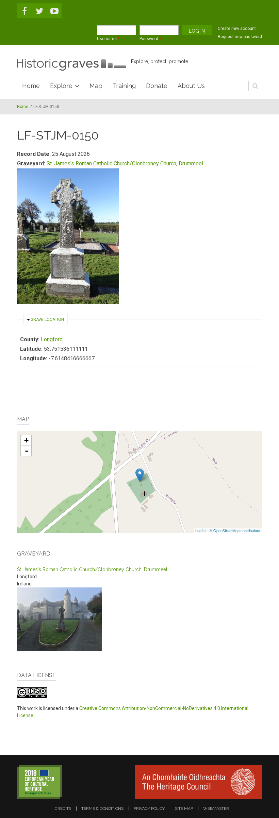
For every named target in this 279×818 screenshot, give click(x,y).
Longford (52, 339)
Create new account (237, 28)
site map (184, 808)
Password (150, 38)
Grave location (47, 319)
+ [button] (26, 440)
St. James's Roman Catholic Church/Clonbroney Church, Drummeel (125, 163)
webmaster (216, 808)
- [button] (26, 450)
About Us (191, 85)
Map (95, 85)
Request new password (240, 36)
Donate (156, 85)
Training (124, 85)
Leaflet (201, 530)
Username (108, 38)
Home (31, 85)
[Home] (71, 65)
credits (63, 808)
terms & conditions (102, 808)
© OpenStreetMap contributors (235, 530)
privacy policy (149, 808)
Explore (61, 85)
